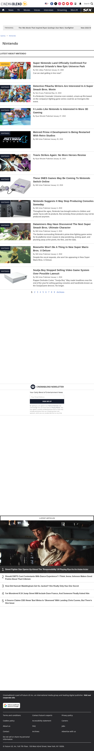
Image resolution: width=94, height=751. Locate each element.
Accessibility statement (41, 721)
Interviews (48, 10)
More (73, 10)
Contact (6, 731)
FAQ (34, 726)
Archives (60, 292)
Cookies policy (8, 721)
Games (3, 36)
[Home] (3, 10)
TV (18, 10)
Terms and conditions (12, 715)
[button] (88, 3)
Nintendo (12, 36)
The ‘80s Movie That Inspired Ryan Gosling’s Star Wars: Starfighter (46, 28)
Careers (65, 721)
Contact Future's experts (42, 715)
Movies (27, 10)
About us (6, 726)
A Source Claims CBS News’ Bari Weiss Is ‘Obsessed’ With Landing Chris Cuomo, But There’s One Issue (48, 601)
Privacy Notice (56, 407)
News (10, 10)
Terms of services (53, 406)
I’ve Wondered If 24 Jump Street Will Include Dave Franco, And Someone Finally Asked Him (47, 593)
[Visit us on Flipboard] (67, 3)
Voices (37, 10)
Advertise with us (69, 731)
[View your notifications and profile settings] (80, 3)
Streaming (62, 10)
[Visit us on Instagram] (59, 3)
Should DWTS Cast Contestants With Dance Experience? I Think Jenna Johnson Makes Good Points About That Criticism (48, 577)
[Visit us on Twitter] (55, 3)
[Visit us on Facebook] (51, 3)
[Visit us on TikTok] (71, 3)
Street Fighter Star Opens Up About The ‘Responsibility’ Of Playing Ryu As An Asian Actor (46, 569)
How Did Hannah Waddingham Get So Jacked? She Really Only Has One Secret (42, 586)
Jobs (63, 726)
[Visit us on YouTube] (63, 3)
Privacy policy (67, 715)
